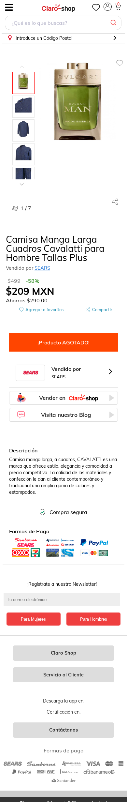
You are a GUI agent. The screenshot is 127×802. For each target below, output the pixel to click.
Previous (22, 62)
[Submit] (114, 23)
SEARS (42, 268)
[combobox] (63, 23)
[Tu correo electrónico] (64, 603)
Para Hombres (93, 619)
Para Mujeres (33, 619)
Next (22, 179)
